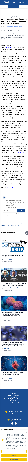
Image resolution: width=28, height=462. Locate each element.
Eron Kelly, (16, 288)
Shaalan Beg (22, 288)
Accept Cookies (14, 459)
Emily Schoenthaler (8, 259)
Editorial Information (14, 395)
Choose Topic (12, 6)
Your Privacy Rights (14, 404)
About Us (14, 392)
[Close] (26, 432)
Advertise (14, 393)
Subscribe (20, 210)
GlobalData (9, 187)
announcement (8, 47)
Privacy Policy (14, 400)
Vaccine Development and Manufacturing (12, 223)
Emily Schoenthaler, (8, 288)
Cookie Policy (12, 448)
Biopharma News (15, 225)
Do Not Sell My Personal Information (14, 399)
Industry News (5, 225)
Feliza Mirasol (7, 318)
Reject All (14, 455)
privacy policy (7, 215)
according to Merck (20, 152)
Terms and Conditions (14, 402)
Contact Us (14, 397)
